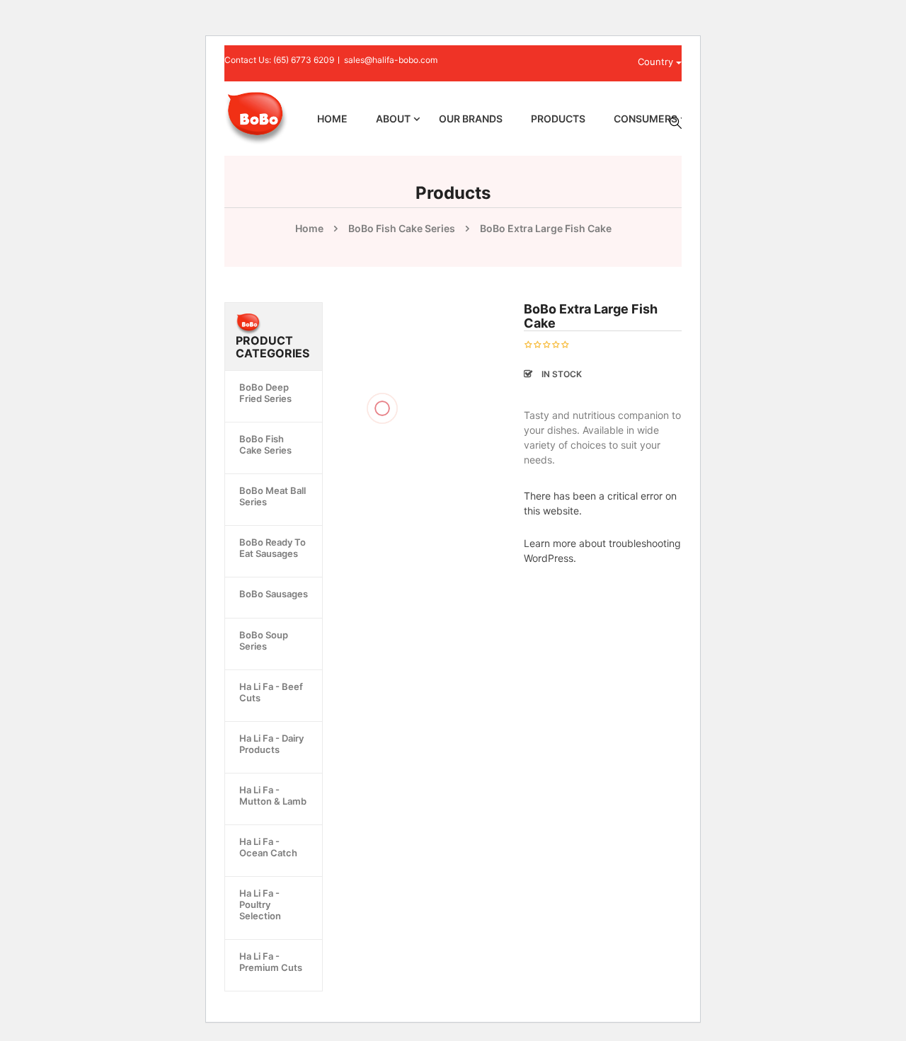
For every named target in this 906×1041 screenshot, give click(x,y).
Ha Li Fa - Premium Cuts (270, 961)
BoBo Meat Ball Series (272, 496)
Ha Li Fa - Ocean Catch (268, 847)
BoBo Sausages (273, 593)
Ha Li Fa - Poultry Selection (260, 904)
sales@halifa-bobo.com (390, 59)
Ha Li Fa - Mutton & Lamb (272, 795)
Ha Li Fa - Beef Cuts (271, 692)
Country (657, 61)
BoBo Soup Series (263, 640)
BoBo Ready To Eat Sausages (272, 547)
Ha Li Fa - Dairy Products (271, 743)
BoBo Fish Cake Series (401, 228)
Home (309, 228)
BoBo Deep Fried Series (265, 392)
